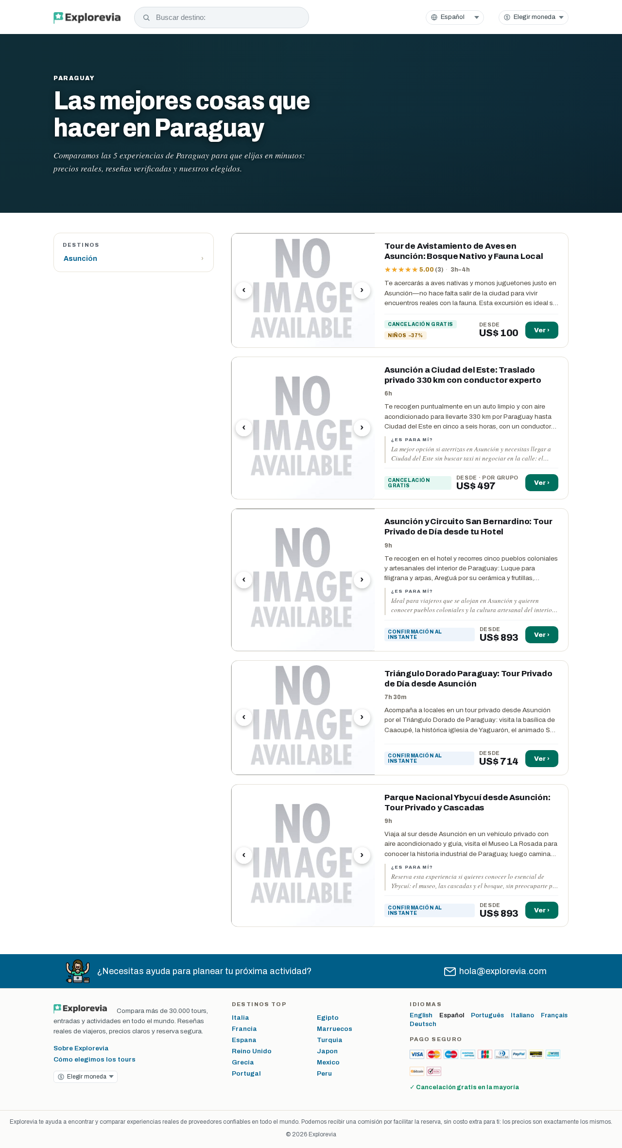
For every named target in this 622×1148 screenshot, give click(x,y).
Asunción (134, 258)
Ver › (542, 330)
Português (487, 1015)
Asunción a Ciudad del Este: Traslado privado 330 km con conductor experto (462, 375)
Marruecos (334, 1028)
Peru (324, 1073)
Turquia (330, 1040)
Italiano (522, 1015)
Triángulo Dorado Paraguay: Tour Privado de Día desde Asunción (468, 678)
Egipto (328, 1017)
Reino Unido (252, 1051)
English (421, 1015)
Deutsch (423, 1024)
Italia (240, 1017)
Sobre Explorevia (81, 1048)
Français (554, 1015)
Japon (327, 1051)
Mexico (328, 1062)
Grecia (243, 1062)
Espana (244, 1040)
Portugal (246, 1073)
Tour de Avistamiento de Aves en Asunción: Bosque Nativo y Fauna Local (463, 251)
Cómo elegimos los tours (94, 1059)
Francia (244, 1028)
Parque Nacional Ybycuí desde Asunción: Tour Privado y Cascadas (467, 802)
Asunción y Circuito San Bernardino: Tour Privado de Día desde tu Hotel (468, 526)
